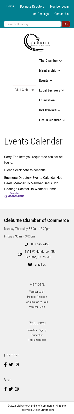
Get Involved (48, 110)
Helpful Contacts (37, 339)
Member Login (59, 6)
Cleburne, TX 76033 (40, 254)
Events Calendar (44, 178)
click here (22, 170)
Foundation (47, 100)
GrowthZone (47, 409)
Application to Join (37, 302)
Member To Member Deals (32, 183)
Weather (40, 189)
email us (40, 264)
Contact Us (61, 14)
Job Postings (40, 14)
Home (10, 6)
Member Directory (37, 296)
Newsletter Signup (37, 330)
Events (44, 81)
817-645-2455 (40, 244)
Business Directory (32, 6)
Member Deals (37, 307)
